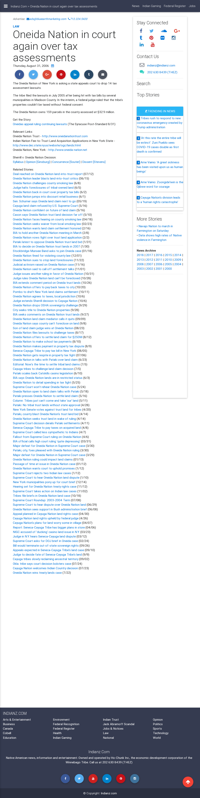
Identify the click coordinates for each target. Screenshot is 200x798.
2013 (140, 260)
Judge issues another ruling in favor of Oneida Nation (48, 274)
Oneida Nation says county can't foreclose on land (46, 323)
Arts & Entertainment (17, 719)
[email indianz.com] (142, 65)
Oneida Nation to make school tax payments (42, 341)
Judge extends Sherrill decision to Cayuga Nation (45, 301)
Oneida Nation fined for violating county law (42, 255)
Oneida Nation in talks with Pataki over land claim (46, 359)
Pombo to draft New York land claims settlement (45, 292)
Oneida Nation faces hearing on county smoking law (47, 219)
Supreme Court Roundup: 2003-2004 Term (41, 500)
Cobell (7, 733)
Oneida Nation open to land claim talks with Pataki (46, 391)
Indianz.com (109, 793)
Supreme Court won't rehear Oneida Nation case (45, 387)
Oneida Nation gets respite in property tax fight (44, 355)
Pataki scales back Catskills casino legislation (43, 373)
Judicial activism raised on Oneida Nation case (44, 264)
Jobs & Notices (113, 728)
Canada (8, 728)
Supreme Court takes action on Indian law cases (45, 491)
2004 (177, 264)
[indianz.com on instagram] (173, 38)
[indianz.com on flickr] (163, 38)
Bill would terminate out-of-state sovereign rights (46, 545)
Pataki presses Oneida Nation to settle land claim (46, 396)
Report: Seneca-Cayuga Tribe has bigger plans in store (49, 527)
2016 (158, 255)
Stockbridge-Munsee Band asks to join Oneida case (47, 251)
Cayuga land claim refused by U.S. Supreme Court (46, 206)
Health (57, 733)
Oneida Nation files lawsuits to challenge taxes (44, 332)
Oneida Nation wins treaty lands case (37, 572)
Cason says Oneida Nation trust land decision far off (48, 215)
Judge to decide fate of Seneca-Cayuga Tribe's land (48, 554)
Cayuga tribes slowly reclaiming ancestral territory (45, 559)
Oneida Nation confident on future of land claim (45, 210)
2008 (140, 264)
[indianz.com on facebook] (141, 31)
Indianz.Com (19, 6)
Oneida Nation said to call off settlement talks (43, 269)
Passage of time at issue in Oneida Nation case (44, 464)
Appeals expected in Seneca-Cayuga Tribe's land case (49, 550)
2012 (149, 260)
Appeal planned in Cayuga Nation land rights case (45, 514)
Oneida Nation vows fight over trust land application (48, 237)
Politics (158, 724)
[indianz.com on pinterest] (152, 38)
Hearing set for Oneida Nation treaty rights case (44, 486)
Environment (61, 719)
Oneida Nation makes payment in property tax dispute (49, 346)
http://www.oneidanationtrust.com (65, 136)
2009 (177, 260)
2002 (149, 268)
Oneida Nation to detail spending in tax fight (42, 382)
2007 (149, 264)
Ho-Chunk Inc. (120, 758)
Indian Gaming (152, 6)
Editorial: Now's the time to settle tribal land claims (47, 364)
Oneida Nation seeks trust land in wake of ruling (45, 419)
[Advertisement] (70, 609)
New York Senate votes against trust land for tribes (47, 409)
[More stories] (52, 66)
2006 (158, 264)
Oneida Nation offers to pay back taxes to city (44, 287)
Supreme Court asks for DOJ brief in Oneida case (45, 541)
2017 (149, 255)
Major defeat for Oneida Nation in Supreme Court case (49, 446)
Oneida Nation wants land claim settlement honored (47, 228)
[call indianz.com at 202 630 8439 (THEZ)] (142, 71)
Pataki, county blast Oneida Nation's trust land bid (46, 414)
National (108, 738)
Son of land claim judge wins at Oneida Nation (43, 328)
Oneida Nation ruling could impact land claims (43, 459)
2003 (140, 268)
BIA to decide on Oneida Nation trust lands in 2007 (47, 246)
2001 (158, 268)
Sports (157, 728)
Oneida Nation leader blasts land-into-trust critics (45, 178)
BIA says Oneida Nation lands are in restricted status (48, 378)
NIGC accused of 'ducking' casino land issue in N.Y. (46, 532)
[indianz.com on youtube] (152, 44)
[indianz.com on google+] (177, 31)
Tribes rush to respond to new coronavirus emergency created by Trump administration (159, 122)
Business (9, 724)
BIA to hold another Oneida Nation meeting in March (47, 233)
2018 (140, 255)
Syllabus (18, 162)
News (135, 6)
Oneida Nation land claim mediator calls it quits (44, 319)
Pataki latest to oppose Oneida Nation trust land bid (48, 242)
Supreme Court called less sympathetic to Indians (46, 432)
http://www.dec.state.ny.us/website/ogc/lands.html (47, 145)
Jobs (192, 6)
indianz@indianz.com (161, 65)
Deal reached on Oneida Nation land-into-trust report (48, 174)
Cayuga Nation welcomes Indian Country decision (45, 568)
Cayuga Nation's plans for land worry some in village (47, 523)
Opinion (158, 719)
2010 (168, 260)
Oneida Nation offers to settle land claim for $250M (48, 337)
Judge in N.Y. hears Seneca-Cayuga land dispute (44, 536)
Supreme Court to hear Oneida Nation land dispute (46, 477)
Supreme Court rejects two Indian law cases (42, 473)
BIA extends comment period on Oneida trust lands (47, 283)
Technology (160, 733)
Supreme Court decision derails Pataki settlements (47, 423)
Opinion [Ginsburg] (38, 162)
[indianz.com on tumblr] (141, 38)
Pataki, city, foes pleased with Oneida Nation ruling (46, 450)
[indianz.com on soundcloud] (165, 31)
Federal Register (175, 6)
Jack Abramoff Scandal (118, 724)
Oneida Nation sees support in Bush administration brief (50, 509)
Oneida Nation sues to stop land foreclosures (43, 260)
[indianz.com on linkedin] (142, 44)
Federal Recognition (66, 724)
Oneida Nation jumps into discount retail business (46, 196)
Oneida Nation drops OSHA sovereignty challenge (46, 305)
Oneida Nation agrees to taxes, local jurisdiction (44, 296)
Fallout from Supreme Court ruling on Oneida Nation (47, 437)
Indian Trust (111, 719)
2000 (168, 268)
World (157, 738)
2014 (177, 255)
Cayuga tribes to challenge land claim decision (43, 369)
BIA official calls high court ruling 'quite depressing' (46, 441)
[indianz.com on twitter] (152, 31)
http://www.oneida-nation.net (67, 150)
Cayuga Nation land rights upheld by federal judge (46, 518)
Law (16, 26)
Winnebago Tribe (77, 762)
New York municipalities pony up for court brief (44, 482)
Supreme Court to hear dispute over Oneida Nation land (49, 504)
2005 (168, 264)
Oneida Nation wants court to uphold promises (44, 468)
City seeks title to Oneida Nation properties (42, 310)
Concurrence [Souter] (66, 162)
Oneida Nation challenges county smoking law (43, 183)
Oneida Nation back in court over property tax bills (46, 192)
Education (9, 738)
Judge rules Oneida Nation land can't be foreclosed (47, 278)
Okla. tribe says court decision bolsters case (42, 564)
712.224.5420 (78, 19)
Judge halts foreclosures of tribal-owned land (43, 187)
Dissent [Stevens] (93, 162)
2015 (168, 255)
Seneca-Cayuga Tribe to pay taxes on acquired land (47, 427)
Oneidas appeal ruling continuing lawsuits (40, 124)
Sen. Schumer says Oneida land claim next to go (44, 201)
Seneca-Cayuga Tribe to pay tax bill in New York (44, 351)
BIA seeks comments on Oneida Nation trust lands (46, 314)
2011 (158, 260)
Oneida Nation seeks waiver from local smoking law (47, 224)
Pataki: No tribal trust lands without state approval (47, 405)
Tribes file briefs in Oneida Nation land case (41, 496)
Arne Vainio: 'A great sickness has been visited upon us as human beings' (160, 166)
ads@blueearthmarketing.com (47, 19)
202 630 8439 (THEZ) (162, 72)
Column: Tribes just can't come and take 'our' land (46, 400)
